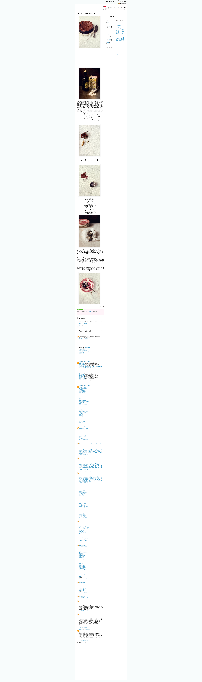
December (109, 26)
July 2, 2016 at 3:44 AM (82, 541)
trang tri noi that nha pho (83, 436)
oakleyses (80, 456)
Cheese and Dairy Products (120, 28)
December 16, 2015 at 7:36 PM (83, 454)
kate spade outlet (86, 449)
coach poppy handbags (82, 500)
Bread (123, 25)
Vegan (89, 312)
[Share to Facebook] (96, 311)
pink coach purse (81, 495)
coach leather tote (82, 489)
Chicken (117, 29)
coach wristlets (81, 504)
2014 (108, 22)
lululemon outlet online (91, 463)
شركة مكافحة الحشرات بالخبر (83, 526)
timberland (86, 467)
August (109, 36)
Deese (80, 325)
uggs (83, 451)
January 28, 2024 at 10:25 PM (83, 610)
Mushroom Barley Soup (111, 28)
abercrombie (96, 479)
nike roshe (97, 464)
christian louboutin (87, 443)
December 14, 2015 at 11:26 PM (83, 439)
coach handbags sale (82, 505)
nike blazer (88, 461)
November (109, 27)
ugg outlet (97, 443)
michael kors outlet (91, 448)
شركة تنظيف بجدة (82, 530)
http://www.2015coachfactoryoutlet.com (85, 351)
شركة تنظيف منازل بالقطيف (83, 536)
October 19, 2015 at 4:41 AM (83, 423)
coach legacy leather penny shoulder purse (85, 490)
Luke (80, 612)
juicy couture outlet (95, 476)
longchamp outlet (92, 443)
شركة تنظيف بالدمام (82, 531)
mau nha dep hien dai (82, 435)
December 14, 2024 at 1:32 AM (83, 640)
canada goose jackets (85, 481)
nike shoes (96, 448)
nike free (92, 447)
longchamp (91, 462)
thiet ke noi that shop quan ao (84, 433)
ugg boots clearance (88, 451)
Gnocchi (117, 37)
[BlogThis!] (94, 311)
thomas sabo (86, 475)
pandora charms (92, 478)
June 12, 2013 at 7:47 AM (83, 332)
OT (118, 41)
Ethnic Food (120, 34)
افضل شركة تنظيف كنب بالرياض (84, 539)
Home (90, 666)
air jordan (90, 465)
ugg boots (101, 478)
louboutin (89, 450)
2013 (108, 23)
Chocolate (82, 312)
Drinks (123, 33)
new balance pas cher (97, 461)
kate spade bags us (82, 349)
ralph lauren (83, 464)
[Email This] (93, 311)
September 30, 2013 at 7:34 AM (83, 338)
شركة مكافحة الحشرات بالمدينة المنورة (85, 527)
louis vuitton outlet (96, 452)
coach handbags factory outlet (83, 493)
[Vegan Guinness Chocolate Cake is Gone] (88, 304)
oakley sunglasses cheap (89, 452)
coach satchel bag (82, 516)
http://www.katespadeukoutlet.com (84, 350)
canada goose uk (90, 475)
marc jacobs (82, 478)
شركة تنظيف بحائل (82, 596)
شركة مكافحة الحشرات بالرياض (84, 528)
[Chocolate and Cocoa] (90, 196)
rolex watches (96, 447)
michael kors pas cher (97, 466)
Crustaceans (118, 31)
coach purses (83, 467)
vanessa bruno (86, 465)
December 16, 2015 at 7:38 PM (83, 469)
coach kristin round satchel (83, 506)
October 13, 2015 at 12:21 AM (83, 383)
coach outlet (81, 466)
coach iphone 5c (81, 501)
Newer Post (78, 666)
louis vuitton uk (85, 479)
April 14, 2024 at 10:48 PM (83, 627)
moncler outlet (81, 476)
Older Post (102, 666)
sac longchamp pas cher (82, 461)
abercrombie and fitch (92, 467)
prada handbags (84, 450)
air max (82, 449)
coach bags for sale (82, 488)
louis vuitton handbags (86, 447)
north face (93, 464)
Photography (122, 43)
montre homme (85, 480)
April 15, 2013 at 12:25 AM (83, 323)
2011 (108, 42)
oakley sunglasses (97, 451)
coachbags (80, 491)
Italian (122, 37)
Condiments (117, 30)
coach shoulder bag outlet (83, 492)
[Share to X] (95, 311)
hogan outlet (84, 462)
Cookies (123, 30)
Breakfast (118, 27)
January (109, 40)
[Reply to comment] (86, 325)
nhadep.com (80, 427)
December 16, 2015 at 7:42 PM (83, 482)
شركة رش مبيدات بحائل (83, 540)
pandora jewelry (96, 475)
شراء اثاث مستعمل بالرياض (83, 538)
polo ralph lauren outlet (95, 450)
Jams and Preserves (120, 38)
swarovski (94, 477)
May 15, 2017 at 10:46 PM (83, 592)
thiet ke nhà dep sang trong (83, 428)
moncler (85, 476)
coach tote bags (81, 512)
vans (82, 480)
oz (79, 437)
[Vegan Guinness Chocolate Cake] (88, 47)
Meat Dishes (122, 39)
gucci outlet (81, 443)
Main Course (118, 39)
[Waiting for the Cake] (90, 247)
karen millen (98, 477)
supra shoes (84, 477)
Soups (117, 50)
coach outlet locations (82, 503)
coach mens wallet (82, 511)
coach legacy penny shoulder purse (84, 502)
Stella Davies (81, 599)
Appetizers (118, 25)
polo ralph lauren (84, 448)
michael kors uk (96, 462)
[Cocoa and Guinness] (88, 156)
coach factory (81, 494)
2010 (108, 43)
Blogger (103, 677)
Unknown (80, 361)
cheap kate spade (81, 352)
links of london (93, 480)
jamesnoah (80, 629)
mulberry (92, 461)
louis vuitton (81, 475)
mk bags (80, 354)
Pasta (119, 42)
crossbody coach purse (82, 507)
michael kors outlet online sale (94, 449)
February (109, 39)
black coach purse (82, 514)
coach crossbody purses (82, 515)
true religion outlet (87, 466)
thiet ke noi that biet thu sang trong (85, 434)
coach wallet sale (82, 496)
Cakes (80, 312)
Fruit (117, 36)
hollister (96, 463)
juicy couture (97, 478)
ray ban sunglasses (88, 464)
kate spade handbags (96, 465)
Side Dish (121, 48)
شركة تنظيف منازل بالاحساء (83, 537)
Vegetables (118, 54)
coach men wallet (81, 513)
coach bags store (81, 353)
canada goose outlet (89, 477)
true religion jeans (84, 463)
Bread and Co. (120, 26)
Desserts (86, 312)
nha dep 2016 (81, 438)
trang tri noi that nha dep (83, 429)
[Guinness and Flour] (88, 99)
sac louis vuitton (91, 479)
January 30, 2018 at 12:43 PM (83, 597)
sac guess (97, 467)
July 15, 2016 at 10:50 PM (83, 578)
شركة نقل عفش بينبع (82, 532)
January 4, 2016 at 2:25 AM (83, 517)
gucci (99, 475)
